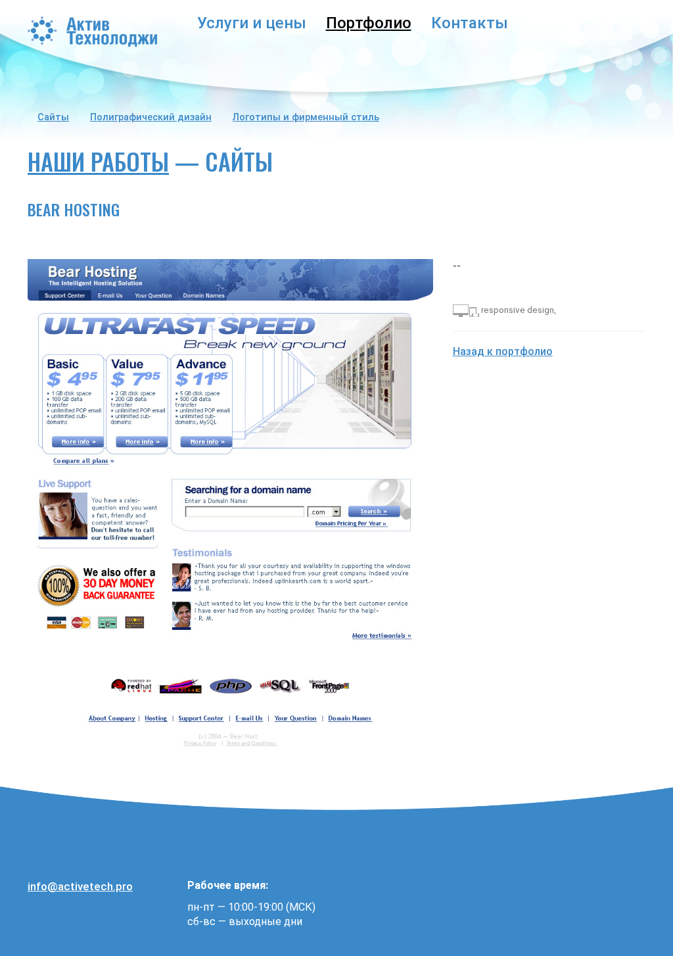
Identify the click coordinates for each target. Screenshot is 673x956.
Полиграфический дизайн (151, 117)
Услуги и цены (251, 23)
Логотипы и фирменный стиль (306, 117)
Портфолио (368, 23)
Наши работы (98, 160)
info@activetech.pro (80, 886)
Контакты (469, 23)
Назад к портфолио (503, 351)
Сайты (53, 117)
